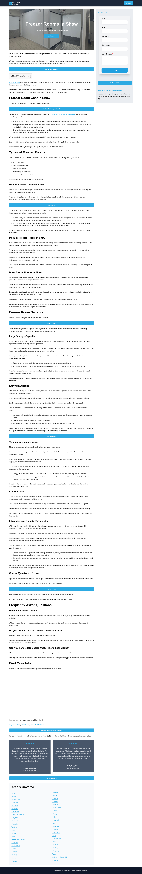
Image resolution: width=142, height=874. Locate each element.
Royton (11, 725)
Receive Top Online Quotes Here (51, 730)
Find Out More (51, 205)
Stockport (14, 861)
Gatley (54, 814)
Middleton (40, 725)
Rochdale (33, 725)
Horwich (55, 845)
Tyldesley (55, 826)
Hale (54, 835)
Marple (54, 795)
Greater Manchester (18, 839)
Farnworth (55, 792)
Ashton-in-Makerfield (59, 857)
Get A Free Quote (51, 778)
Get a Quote (50, 36)
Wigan (54, 854)
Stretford (55, 798)
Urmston (55, 804)
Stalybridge (15, 818)
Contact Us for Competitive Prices (51, 109)
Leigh (54, 842)
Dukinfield (14, 821)
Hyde (13, 836)
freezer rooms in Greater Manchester (63, 114)
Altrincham (56, 832)
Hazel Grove (56, 808)
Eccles (13, 858)
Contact (128, 3)
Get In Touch (114, 83)
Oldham (17, 725)
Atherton (55, 829)
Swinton (14, 852)
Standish (55, 860)
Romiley (14, 855)
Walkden (55, 801)
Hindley (55, 848)
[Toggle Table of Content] (28, 76)
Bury (13, 830)
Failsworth (15, 811)
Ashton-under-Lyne (18, 815)
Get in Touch (51, 323)
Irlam (54, 823)
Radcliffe (14, 842)
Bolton (54, 811)
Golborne (55, 851)
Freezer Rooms (14, 82)
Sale (54, 817)
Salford (13, 848)
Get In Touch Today (51, 69)
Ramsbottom (15, 845)
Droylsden (15, 824)
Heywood (14, 808)
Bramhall (55, 820)
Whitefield (14, 827)
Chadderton (25, 725)
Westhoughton (57, 838)
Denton (14, 833)
